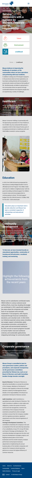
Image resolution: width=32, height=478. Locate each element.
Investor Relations (15, 468)
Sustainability (5, 468)
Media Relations (6, 471)
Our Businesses (17, 465)
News (23, 468)
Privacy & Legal (16, 471)
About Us (9, 465)
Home (11, 62)
